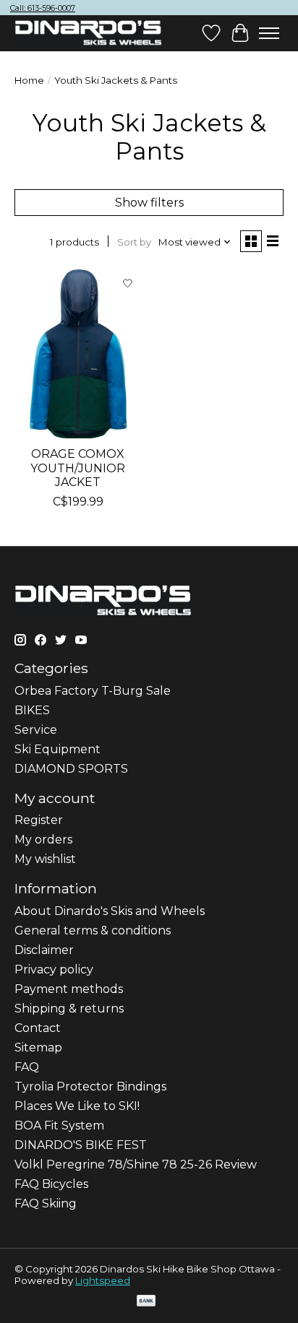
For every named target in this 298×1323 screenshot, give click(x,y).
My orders (43, 839)
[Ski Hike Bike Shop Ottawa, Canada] (88, 33)
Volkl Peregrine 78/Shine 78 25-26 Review (135, 1164)
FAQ (26, 1067)
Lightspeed (102, 1280)
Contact (37, 1028)
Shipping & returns (69, 1008)
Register (38, 820)
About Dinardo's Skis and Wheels (109, 911)
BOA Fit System (59, 1125)
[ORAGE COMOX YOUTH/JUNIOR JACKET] (78, 353)
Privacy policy (53, 969)
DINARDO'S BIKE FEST (80, 1145)
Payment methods (68, 989)
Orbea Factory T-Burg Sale (92, 691)
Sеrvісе (35, 730)
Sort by (134, 242)
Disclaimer (44, 950)
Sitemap (38, 1047)
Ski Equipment (57, 749)
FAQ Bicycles (51, 1184)
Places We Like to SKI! (77, 1106)
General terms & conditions (92, 930)
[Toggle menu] (269, 33)
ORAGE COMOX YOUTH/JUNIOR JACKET (77, 467)
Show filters (149, 202)
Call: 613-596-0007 (42, 8)
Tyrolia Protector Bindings (90, 1086)
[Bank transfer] (146, 1302)
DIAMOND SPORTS (71, 769)
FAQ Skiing (45, 1203)
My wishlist (45, 859)
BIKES (32, 710)
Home (29, 80)
